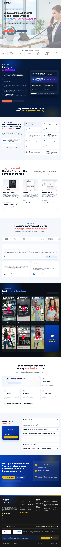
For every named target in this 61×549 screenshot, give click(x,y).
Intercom (5, 206)
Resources (35, 2)
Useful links (54, 509)
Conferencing (12, 204)
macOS (53, 526)
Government (22, 507)
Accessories (15, 206)
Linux (53, 202)
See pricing (55, 537)
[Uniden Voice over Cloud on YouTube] (14, 526)
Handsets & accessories (38, 507)
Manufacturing (30, 504)
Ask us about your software (10, 145)
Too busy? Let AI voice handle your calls (8, 350)
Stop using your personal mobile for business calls (37, 350)
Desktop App (50, 209)
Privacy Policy (40, 543)
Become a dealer (47, 508)
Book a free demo (47, 501)
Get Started (29, 2)
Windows (48, 526)
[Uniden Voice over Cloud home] (5, 499)
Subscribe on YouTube (53, 293)
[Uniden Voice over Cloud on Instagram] (10, 526)
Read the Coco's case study (50, 256)
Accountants (22, 501)
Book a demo (21, 477)
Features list (38, 510)
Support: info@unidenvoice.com (9, 517)
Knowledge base (54, 501)
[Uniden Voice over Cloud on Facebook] (7, 526)
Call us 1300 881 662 (21, 30)
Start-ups (29, 509)
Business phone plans (39, 503)
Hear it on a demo (8, 100)
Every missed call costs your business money (36, 322)
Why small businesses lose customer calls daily (23, 322)
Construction (22, 504)
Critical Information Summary (55, 543)
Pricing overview (38, 501)
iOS (30, 202)
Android (26, 202)
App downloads (31, 209)
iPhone (43, 526)
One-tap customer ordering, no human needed (22, 350)
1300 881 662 (8, 434)
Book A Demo (9, 30)
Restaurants (30, 506)
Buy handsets (11, 209)
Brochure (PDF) (54, 506)
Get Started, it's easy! (9, 477)
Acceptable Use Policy (46, 543)
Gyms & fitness (22, 509)
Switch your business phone (47, 505)
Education (21, 506)
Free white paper (55, 504)
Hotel (17, 204)
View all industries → (24, 512)
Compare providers (39, 509)
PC (44, 202)
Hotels (29, 501)
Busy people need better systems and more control (8, 322)
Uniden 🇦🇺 (41, 2)
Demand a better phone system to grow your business (51, 322)
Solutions (18, 2)
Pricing (23, 2)
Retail (29, 507)
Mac (48, 202)
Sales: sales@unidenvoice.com (8, 515)
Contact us (46, 510)
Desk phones (6, 204)
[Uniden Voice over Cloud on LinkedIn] (12, 526)
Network (10, 206)
